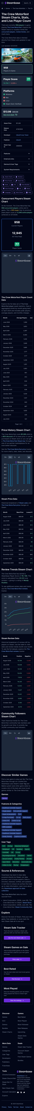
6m (10, 457)
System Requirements (12, 169)
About (22, 1107)
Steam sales (23, 503)
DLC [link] (15, 184)
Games (8, 8)
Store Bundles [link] (25, 184)
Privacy (4, 1107)
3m (10, 255)
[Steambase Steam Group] (21, 1092)
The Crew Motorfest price (16, 449)
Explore (5, 1096)
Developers (6, 1058)
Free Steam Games (24, 1057)
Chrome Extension (8, 1075)
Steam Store (27, 903)
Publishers (6, 1062)
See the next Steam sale (15, 938)
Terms (10, 1107)
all (19, 255)
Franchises (6, 1066)
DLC (3, 1021)
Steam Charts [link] (8, 176)
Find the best (16, 979)
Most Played (22, 1021)
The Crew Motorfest (19, 8)
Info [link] (20, 188)
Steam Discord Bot (9, 1078)
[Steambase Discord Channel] (18, 1092)
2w (5, 255)
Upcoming (21, 1032)
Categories (6, 1051)
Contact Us (28, 1107)
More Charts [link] (19, 192)
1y (14, 255)
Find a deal (15, 959)
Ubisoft (18, 140)
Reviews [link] (20, 176)
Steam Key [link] (21, 180)
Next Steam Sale (8, 1088)
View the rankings (16, 1000)
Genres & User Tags (11, 164)
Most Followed (23, 1024)
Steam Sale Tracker (25, 1047)
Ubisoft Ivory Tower (22, 135)
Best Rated (22, 1017)
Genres (4, 1047)
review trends (21, 32)
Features (7, 153)
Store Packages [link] (9, 188)
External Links (9, 159)
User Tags (5, 1054)
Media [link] (28, 188)
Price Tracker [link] (8, 180)
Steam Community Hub (23, 907)
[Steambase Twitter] (24, 1092)
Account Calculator (9, 1092)
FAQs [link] (29, 192)
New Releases (23, 1028)
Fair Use (15, 1107)
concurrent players (8, 32)
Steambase (20, 1075)
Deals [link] (6, 184)
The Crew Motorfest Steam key (14, 441)
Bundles (5, 1028)
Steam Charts (7, 1032)
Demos (4, 1024)
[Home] (2, 8)
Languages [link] (8, 192)
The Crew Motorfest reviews (17, 589)
